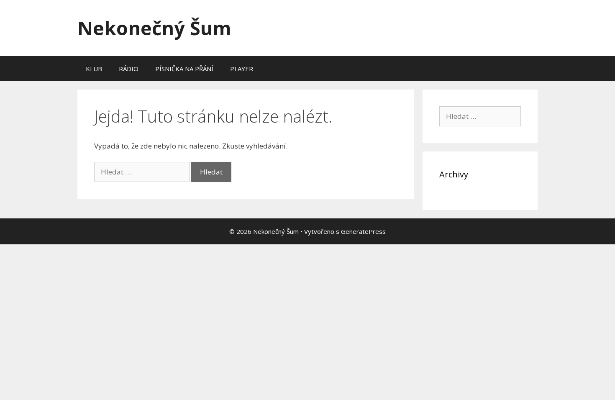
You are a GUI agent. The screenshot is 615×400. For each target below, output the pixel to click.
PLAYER (241, 68)
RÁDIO (128, 68)
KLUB (94, 68)
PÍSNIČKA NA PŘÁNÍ (184, 68)
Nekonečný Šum (154, 28)
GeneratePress (363, 231)
